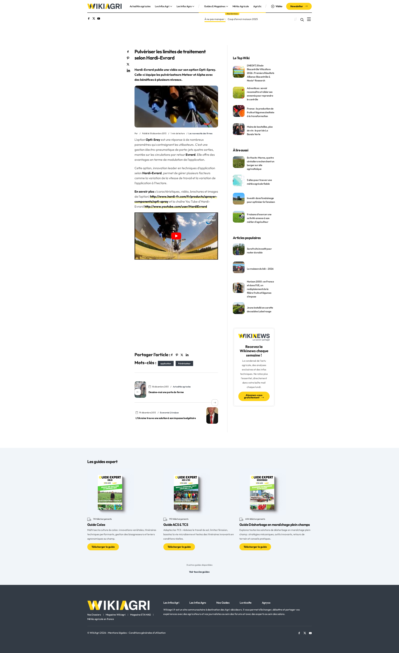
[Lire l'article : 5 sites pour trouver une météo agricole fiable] (239, 180)
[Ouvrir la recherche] (302, 19)
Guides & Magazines (214, 6)
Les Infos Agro (184, 6)
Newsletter (296, 6)
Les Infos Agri (162, 6)
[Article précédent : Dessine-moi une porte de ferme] (140, 389)
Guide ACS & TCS (175, 524)
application (165, 363)
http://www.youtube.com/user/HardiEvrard (175, 206)
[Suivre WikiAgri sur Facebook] (88, 18)
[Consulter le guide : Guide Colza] (110, 491)
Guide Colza (96, 524)
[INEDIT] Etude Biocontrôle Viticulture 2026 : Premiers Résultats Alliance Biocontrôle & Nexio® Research (260, 73)
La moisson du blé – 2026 (260, 268)
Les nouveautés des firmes (200, 133)
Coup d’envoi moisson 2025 (243, 19)
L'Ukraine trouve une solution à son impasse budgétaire (166, 418)
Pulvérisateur (184, 363)
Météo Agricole (241, 6)
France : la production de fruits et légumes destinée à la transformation (260, 112)
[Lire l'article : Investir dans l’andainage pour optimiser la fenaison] (239, 198)
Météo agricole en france (100, 619)
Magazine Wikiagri (116, 614)
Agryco (266, 602)
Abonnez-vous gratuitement (253, 396)
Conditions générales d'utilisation (147, 632)
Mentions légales (117, 632)
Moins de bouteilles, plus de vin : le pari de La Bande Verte (260, 130)
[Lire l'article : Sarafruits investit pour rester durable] (239, 248)
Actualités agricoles (140, 6)
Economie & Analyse (169, 412)
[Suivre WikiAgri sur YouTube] (98, 18)
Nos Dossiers (94, 614)
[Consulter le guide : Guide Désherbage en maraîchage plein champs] (262, 491)
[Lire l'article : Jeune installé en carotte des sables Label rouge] (239, 307)
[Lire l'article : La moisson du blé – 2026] (239, 267)
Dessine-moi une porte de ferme (166, 392)
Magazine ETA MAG (140, 614)
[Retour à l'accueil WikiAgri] (123, 605)
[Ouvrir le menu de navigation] (309, 19)
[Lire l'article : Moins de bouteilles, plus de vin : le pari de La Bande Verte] (239, 128)
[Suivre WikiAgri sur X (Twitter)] (93, 18)
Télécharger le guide (103, 546)
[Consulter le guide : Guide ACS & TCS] (186, 491)
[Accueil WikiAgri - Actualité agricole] (104, 5)
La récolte (246, 602)
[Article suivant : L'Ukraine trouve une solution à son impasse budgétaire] (212, 415)
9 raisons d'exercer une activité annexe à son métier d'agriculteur (259, 218)
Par (136, 133)
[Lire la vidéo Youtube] (176, 236)
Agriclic (257, 6)
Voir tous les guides (199, 571)
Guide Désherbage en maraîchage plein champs (274, 524)
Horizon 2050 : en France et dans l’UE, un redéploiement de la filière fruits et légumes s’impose (260, 289)
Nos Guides (223, 602)
